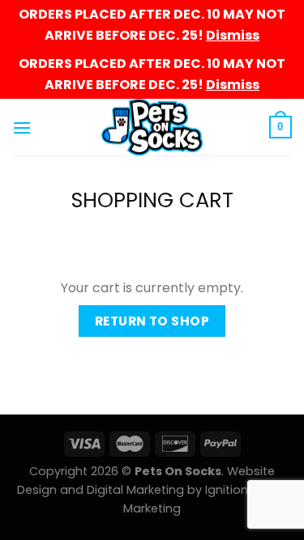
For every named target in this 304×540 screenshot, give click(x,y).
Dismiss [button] (232, 35)
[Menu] (22, 127)
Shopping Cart (152, 200)
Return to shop (152, 321)
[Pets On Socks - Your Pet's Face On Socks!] (152, 127)
